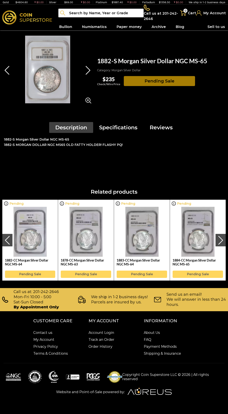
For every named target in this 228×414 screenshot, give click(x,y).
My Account (43, 339)
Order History (100, 346)
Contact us (42, 332)
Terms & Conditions (50, 353)
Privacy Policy (45, 346)
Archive (159, 27)
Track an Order (101, 339)
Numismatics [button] (94, 27)
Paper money (129, 27)
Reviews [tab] (161, 127)
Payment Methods (160, 346)
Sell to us (216, 27)
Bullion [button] (65, 27)
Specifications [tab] (118, 127)
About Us (152, 332)
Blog (180, 27)
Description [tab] (71, 127)
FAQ (147, 339)
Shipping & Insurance (162, 353)
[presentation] (7, 240)
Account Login (101, 332)
